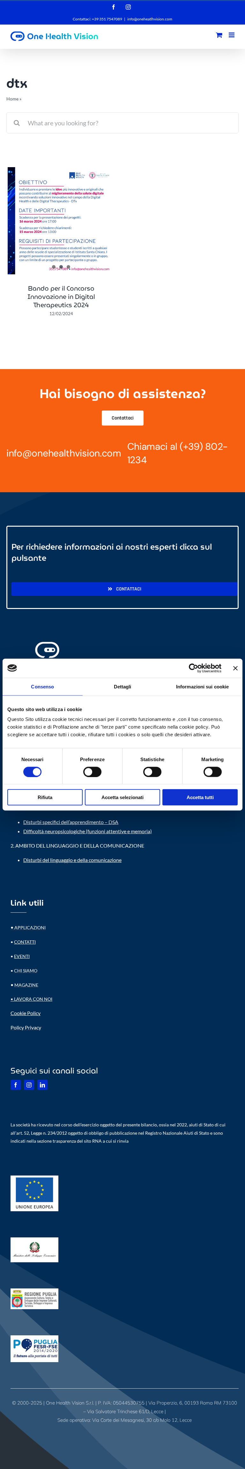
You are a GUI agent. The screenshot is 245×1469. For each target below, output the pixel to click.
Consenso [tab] (42, 686)
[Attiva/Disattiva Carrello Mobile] (219, 35)
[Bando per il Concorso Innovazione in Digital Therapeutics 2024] (61, 220)
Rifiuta (45, 797)
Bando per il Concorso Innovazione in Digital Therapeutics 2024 (61, 296)
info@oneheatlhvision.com (149, 19)
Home (12, 98)
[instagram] (29, 1085)
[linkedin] (42, 1085)
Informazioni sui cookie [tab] (202, 686)
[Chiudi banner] (235, 668)
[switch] (92, 772)
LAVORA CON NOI (33, 999)
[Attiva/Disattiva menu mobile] (232, 35)
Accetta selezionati (122, 797)
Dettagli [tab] (122, 686)
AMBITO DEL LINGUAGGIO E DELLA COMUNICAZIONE (79, 845)
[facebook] (16, 1085)
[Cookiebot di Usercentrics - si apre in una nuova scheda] (193, 668)
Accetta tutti (200, 797)
